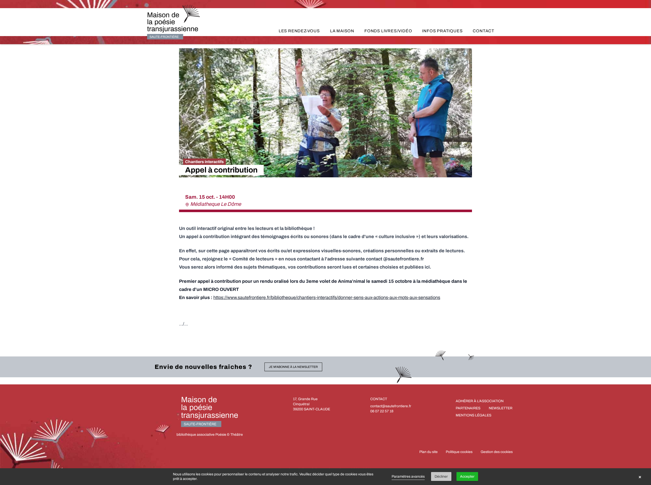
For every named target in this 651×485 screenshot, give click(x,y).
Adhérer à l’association (480, 401)
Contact (483, 31)
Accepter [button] (467, 476)
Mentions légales (473, 415)
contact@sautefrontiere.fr (390, 406)
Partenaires (468, 408)
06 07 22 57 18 (381, 411)
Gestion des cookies (497, 452)
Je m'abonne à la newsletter (293, 367)
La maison (342, 31)
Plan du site (428, 452)
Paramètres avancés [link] (408, 476)
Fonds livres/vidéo (388, 31)
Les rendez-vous (299, 31)
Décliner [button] (441, 476)
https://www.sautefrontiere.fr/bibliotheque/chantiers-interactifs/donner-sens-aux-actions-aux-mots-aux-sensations (326, 297)
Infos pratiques (442, 31)
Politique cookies (459, 452)
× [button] (640, 476)
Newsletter (500, 408)
